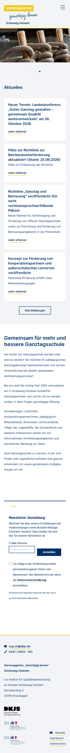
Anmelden (49, 552)
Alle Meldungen (35, 310)
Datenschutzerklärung (32, 580)
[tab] (30, 71)
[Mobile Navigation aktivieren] (63, 7)
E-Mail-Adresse (18, 543)
